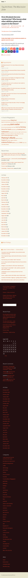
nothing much (19, 133)
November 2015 (4, 188)
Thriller (4, 541)
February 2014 (4, 229)
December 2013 (4, 233)
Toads (23, 142)
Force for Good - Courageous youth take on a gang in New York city (9, 288)
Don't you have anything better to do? (7, 127)
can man (24, 122)
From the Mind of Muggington (9, 479)
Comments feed (6, 564)
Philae (14, 135)
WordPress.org (6, 566)
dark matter (15, 124)
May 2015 (3, 195)
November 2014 (4, 209)
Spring (4, 534)
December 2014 (4, 206)
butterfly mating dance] (8, 463)
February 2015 (4, 202)
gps (16, 129)
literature (5, 492)
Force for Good (6, 129)
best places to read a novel (9, 461)
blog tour (14, 120)
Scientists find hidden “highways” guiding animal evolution (13, 277)
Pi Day (16, 135)
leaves (2, 133)
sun (18, 142)
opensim (5, 514)
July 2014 (3, 218)
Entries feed (5, 562)
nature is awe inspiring (7, 503)
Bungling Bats (21, 122)
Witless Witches (6, 144)
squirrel (16, 142)
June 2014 (3, 220)
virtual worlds (6, 546)
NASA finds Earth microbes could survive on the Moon (12, 279)
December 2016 (4, 180)
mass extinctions (7, 133)
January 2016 (4, 184)
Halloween (5, 132)
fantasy (23, 127)
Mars (4, 499)
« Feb (5, 355)
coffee (4, 465)
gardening (5, 481)
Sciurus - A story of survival (9, 292)
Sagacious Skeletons (14, 140)
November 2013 (4, 235)
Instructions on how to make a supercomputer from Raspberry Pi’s (9, 326)
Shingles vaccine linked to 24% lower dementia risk (12, 265)
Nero (15, 133)
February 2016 (4, 182)
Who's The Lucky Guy (7, 550)
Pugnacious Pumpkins (18, 138)
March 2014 (3, 226)
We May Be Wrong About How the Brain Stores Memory (13, 74)
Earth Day (18, 127)
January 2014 (4, 231)
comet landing (7, 124)
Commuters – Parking (7, 369)
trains (25, 142)
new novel (5, 510)
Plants (4, 519)
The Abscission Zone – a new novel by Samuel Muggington (13, 158)
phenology (10, 135)
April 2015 (3, 197)
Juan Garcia (5, 490)
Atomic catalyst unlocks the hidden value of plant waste (13, 275)
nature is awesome (7, 505)
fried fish (5, 476)
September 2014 (5, 213)
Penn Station (4, 135)
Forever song (4, 166)
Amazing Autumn (4, 120)
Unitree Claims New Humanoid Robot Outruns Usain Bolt (13, 70)
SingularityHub (7, 62)
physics (4, 517)
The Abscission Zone (16, 26)
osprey (22, 133)
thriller (20, 142)
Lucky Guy (5, 494)
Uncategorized (6, 543)
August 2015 (4, 193)
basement (9, 120)
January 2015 (4, 204)
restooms (8, 140)
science (4, 530)
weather (4, 548)
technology (5, 537)
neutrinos (5, 508)
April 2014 (3, 224)
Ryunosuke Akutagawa (8, 528)
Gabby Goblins (13, 129)
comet (2, 124)
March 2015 (3, 200)
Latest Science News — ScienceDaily (13, 249)
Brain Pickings (7, 242)
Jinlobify (5, 371)
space (13, 142)
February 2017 (4, 177)
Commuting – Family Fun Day (7, 168)
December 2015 (4, 186)
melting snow (12, 133)
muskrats (5, 501)
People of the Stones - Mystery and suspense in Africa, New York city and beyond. (9, 297)
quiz (4, 523)
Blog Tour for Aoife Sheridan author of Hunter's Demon (10, 122)
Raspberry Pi (4, 140)
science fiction (6, 142)
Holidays (5, 485)
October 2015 (4, 191)
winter (2, 144)
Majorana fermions (7, 496)
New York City (6, 512)
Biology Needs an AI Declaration (8, 98)
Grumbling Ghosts (21, 129)
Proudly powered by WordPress (8, 575)
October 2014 (4, 211)
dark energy (5, 467)
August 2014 (4, 215)
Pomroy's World (8, 137)
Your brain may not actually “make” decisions (11, 259)
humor (4, 488)
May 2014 (3, 222)
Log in (4, 559)
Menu (2, 1)
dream (14, 127)
